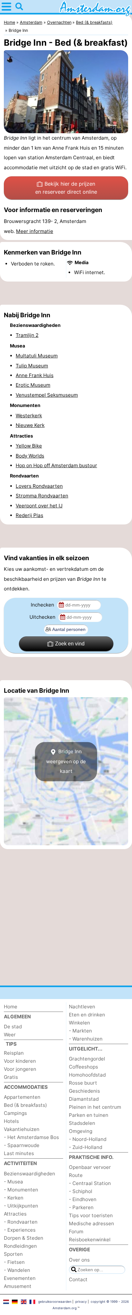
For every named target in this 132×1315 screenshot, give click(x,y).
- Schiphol (80, 1191)
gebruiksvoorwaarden (54, 1301)
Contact (78, 1279)
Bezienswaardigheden (29, 1174)
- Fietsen (14, 1262)
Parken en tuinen (88, 1115)
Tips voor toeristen (91, 1215)
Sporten (13, 1254)
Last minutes (19, 1153)
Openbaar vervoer (90, 1167)
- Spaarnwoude (21, 1145)
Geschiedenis (84, 1091)
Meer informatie (34, 231)
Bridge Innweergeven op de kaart (66, 761)
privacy (81, 1301)
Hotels (11, 1121)
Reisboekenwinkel (90, 1239)
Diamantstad (84, 1099)
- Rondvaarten (20, 1222)
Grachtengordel (87, 1059)
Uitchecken (43, 617)
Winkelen (79, 1023)
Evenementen (20, 1278)
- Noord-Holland (87, 1139)
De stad (13, 1026)
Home (10, 1007)
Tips (11, 1044)
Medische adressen (91, 1223)
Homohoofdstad (87, 1075)
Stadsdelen (82, 1123)
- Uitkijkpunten (21, 1206)
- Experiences (20, 1230)
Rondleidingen (20, 1246)
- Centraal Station (90, 1183)
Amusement (17, 1286)
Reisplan (14, 1053)
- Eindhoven (82, 1199)
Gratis (11, 1077)
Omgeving (80, 1131)
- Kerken (13, 1198)
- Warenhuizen (86, 1039)
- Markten (80, 1031)
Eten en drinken (87, 1015)
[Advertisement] (66, 293)
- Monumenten (21, 1190)
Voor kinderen (20, 1061)
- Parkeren (81, 1207)
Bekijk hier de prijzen (66, 188)
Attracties (15, 1214)
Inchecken (43, 605)
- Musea (13, 1182)
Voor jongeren (20, 1069)
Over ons (79, 1260)
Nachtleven (82, 1007)
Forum (76, 1231)
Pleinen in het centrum (95, 1107)
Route (76, 1175)
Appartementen (22, 1097)
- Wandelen (17, 1270)
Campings (15, 1113)
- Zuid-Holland (85, 1147)
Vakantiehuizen (21, 1129)
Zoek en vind (70, 643)
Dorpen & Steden (23, 1238)
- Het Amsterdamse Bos (31, 1137)
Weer (10, 1035)
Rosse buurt (83, 1083)
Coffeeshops (83, 1067)
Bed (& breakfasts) (25, 1105)
